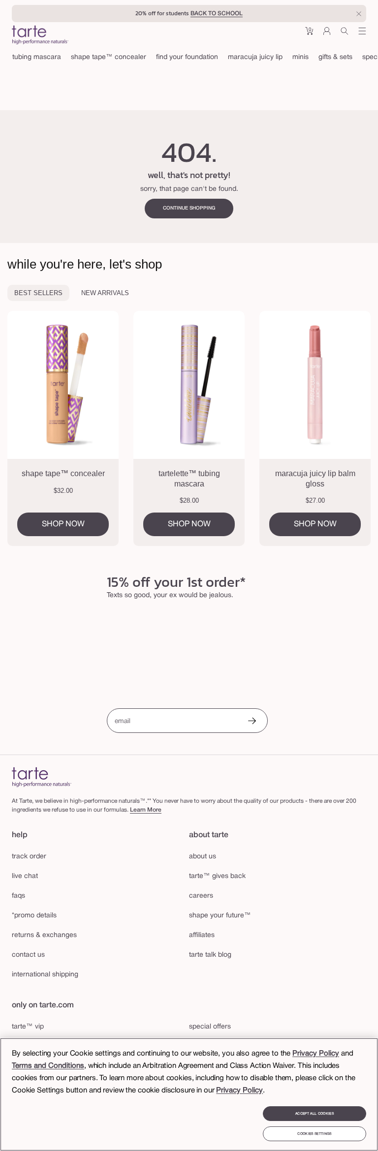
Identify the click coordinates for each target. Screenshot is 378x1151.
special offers (210, 1027)
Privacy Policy (315, 1053)
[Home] (41, 777)
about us (202, 856)
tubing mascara (36, 57)
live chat (25, 876)
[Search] (344, 34)
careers (201, 896)
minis (300, 57)
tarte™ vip (28, 1027)
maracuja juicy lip (255, 57)
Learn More (145, 810)
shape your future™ (220, 915)
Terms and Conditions (48, 1065)
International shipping (45, 974)
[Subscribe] (252, 721)
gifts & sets (335, 57)
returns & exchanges (44, 935)
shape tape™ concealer (108, 57)
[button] (309, 34)
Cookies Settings (314, 1133)
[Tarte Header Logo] (40, 36)
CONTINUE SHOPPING (189, 208)
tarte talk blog (210, 955)
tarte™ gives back (217, 876)
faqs (18, 896)
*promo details (34, 915)
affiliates (202, 935)
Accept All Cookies (314, 1113)
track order (29, 856)
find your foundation (187, 57)
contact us (28, 955)
